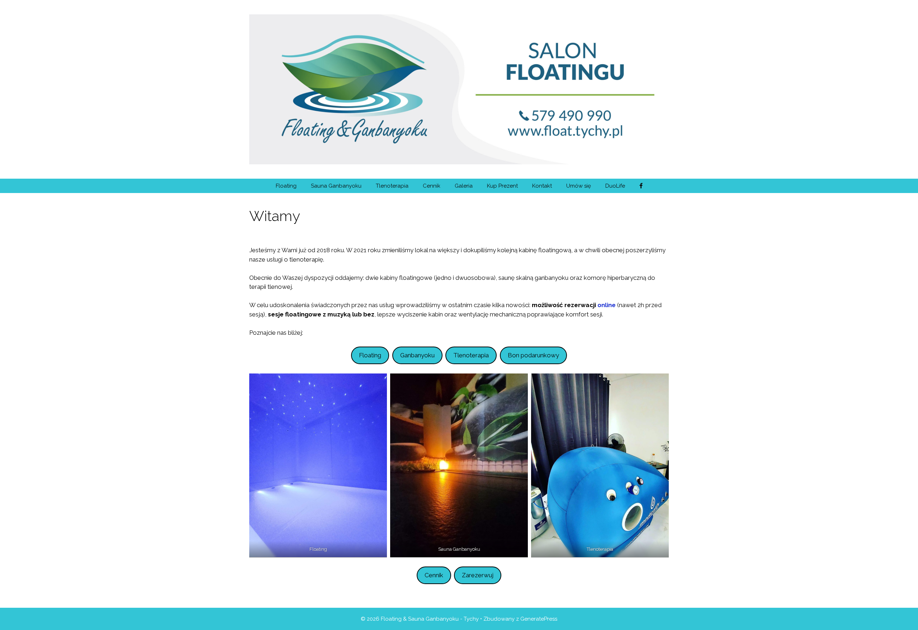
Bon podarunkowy (533, 355)
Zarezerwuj (477, 575)
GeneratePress (538, 619)
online (606, 305)
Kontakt (542, 186)
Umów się (578, 186)
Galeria (464, 186)
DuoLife (615, 186)
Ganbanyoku (417, 355)
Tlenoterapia (392, 186)
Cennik (431, 186)
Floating (286, 186)
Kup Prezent (502, 186)
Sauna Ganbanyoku (336, 186)
